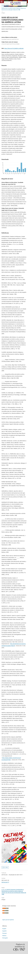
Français (4, 933)
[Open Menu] (1, 1)
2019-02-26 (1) (5, 882)
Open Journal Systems (8, 919)
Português (5, 938)
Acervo (7, 5)
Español (4, 931)
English (4, 928)
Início (3, 5)
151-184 (6, 867)
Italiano (4, 935)
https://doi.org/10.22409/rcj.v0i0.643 (13, 48)
